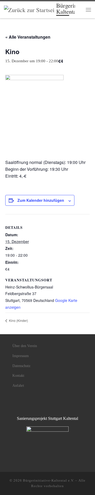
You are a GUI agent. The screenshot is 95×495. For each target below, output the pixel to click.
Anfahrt (18, 386)
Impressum (20, 356)
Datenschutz (21, 366)
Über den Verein (24, 346)
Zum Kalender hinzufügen (40, 200)
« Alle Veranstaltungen (27, 37)
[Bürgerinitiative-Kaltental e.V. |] (29, 9)
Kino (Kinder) (18, 320)
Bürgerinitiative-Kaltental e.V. (48, 480)
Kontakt (18, 376)
